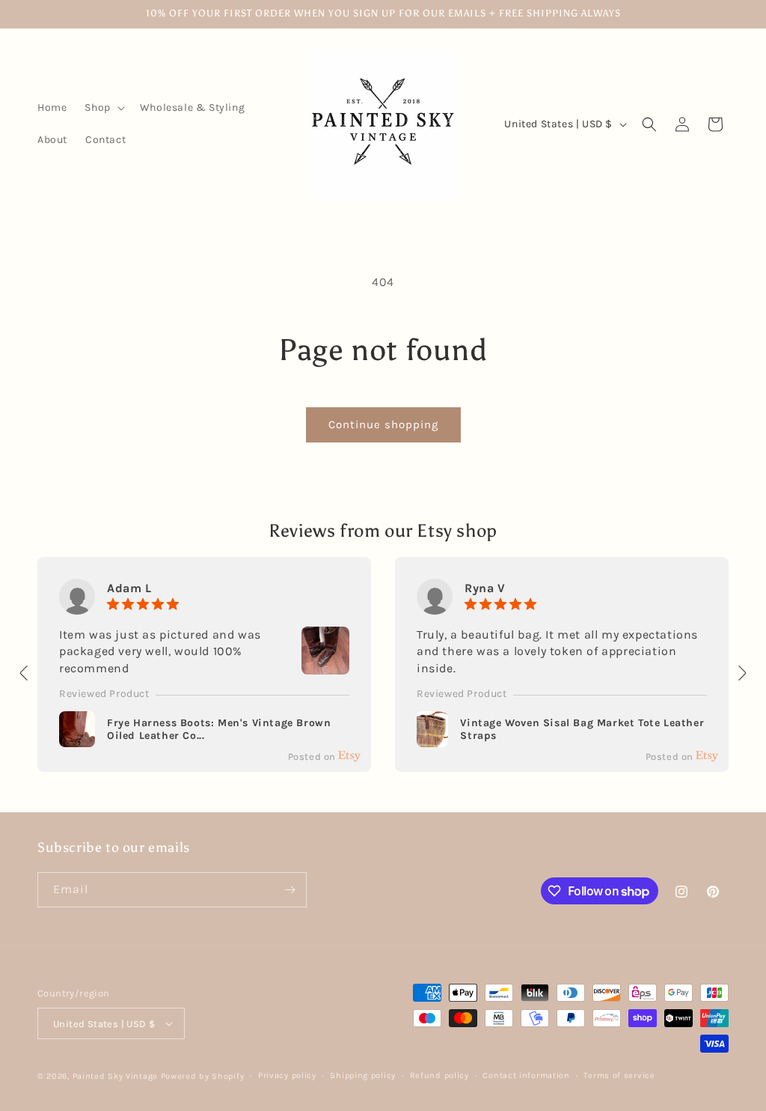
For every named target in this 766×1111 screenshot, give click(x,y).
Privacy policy (287, 1075)
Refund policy (439, 1075)
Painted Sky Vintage (115, 1076)
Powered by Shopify (203, 1076)
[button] (103, 108)
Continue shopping (383, 424)
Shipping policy (363, 1075)
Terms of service (619, 1075)
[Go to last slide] (24, 673)
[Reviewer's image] (325, 665)
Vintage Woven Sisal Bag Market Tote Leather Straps (582, 729)
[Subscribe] (289, 889)
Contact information (525, 1075)
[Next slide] (741, 673)
